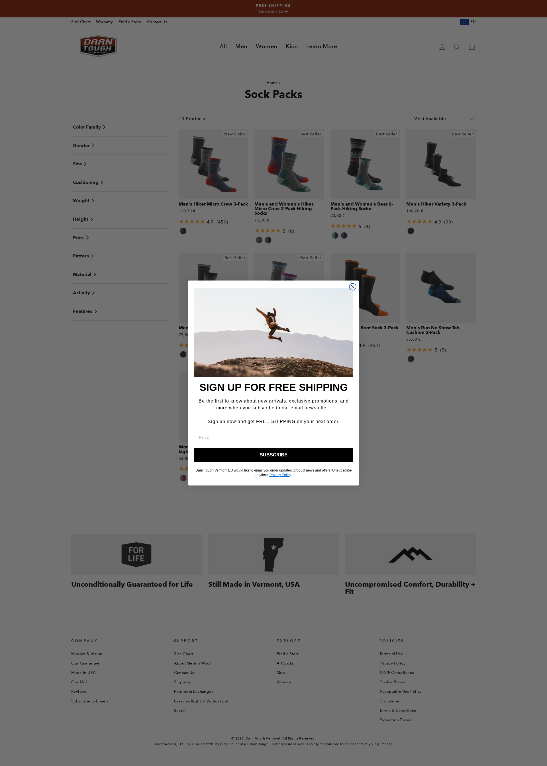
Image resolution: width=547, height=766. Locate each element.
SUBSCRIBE (273, 454)
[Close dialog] (352, 286)
